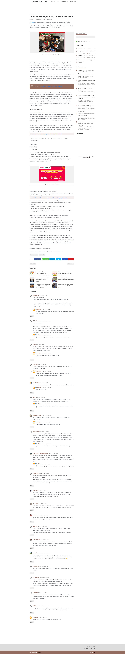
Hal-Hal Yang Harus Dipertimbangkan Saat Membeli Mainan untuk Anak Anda (42, 273)
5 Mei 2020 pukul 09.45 (43, 515)
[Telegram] (52, 259)
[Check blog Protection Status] (86, 158)
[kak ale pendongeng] (82, 41)
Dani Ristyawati (36, 539)
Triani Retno (36, 473)
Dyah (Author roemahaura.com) (40, 453)
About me (53, 1)
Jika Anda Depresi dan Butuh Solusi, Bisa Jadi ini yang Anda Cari (51, 198)
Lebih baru (33, 263)
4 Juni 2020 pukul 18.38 (46, 353)
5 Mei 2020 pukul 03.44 (46, 415)
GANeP (89, 53)
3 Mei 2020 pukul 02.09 (43, 295)
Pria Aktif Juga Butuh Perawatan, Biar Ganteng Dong (66, 278)
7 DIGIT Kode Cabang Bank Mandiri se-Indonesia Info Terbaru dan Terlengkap (86, 123)
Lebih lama (70, 263)
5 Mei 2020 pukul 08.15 (42, 503)
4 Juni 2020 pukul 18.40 (46, 371)
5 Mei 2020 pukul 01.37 (40, 397)
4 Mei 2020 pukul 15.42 (40, 344)
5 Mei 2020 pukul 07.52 (43, 490)
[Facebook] (84, 648)
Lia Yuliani (35, 503)
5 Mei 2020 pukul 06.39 (53, 453)
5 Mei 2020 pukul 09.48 (42, 526)
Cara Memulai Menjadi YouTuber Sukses (51, 86)
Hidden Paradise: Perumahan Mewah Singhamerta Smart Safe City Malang (42, 286)
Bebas (89, 48)
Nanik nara (35, 515)
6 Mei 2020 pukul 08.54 (43, 566)
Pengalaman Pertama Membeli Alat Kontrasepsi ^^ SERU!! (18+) (65, 286)
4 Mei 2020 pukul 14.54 (46, 320)
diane (34, 397)
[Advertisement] (62, 8)
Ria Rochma (36, 382)
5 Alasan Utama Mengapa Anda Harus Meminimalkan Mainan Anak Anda (64, 273)
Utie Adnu (35, 592)
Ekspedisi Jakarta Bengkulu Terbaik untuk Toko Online (48, 134)
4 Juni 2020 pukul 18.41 (46, 403)
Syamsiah (35, 364)
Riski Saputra (36, 605)
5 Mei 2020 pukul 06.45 (44, 473)
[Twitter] (58, 259)
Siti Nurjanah (36, 577)
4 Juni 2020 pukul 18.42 (46, 443)
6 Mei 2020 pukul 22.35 (42, 592)
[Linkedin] (65, 259)
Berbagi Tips (42, 254)
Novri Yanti (35, 490)
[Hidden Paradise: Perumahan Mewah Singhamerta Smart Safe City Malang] (32, 285)
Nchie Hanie (36, 295)
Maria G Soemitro (37, 415)
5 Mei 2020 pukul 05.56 (44, 431)
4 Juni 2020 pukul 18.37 (46, 309)
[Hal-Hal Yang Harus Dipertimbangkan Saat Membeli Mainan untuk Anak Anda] (32, 273)
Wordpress (79, 59)
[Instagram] (92, 648)
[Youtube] (94, 648)
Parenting (79, 57)
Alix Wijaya (32, 22)
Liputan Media (73, 1)
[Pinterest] (71, 259)
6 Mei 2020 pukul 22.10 (44, 577)
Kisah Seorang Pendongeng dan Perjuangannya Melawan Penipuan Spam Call (86, 97)
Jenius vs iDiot (91, 55)
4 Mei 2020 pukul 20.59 (43, 382)
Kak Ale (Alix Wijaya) (38, 2)
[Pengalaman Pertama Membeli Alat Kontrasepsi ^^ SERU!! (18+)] (54, 285)
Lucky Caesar (36, 553)
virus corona (41, 112)
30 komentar (49, 19)
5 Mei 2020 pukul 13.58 (44, 552)
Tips (58, 1)
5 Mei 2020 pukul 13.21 (45, 539)
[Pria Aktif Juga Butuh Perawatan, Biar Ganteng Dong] (54, 279)
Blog (78, 53)
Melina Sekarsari (37, 321)
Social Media (63, 1)
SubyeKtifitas (91, 57)
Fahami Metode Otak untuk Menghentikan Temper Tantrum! (42, 279)
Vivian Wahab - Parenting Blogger (85, 156)
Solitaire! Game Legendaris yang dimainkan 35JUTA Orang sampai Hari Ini (86, 72)
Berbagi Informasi (34, 254)
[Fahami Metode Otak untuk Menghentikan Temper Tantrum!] (32, 279)
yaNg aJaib (79, 62)
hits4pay (90, 59)
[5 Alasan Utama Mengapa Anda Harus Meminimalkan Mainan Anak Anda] (54, 273)
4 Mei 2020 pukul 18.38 (42, 364)
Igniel (94, 652)
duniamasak (36, 566)
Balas (31, 316)
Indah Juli (35, 526)
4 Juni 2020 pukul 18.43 (46, 463)
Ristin (34, 344)
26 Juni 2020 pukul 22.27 (44, 605)
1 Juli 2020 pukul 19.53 (43, 617)
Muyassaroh (36, 431)
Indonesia (79, 55)
